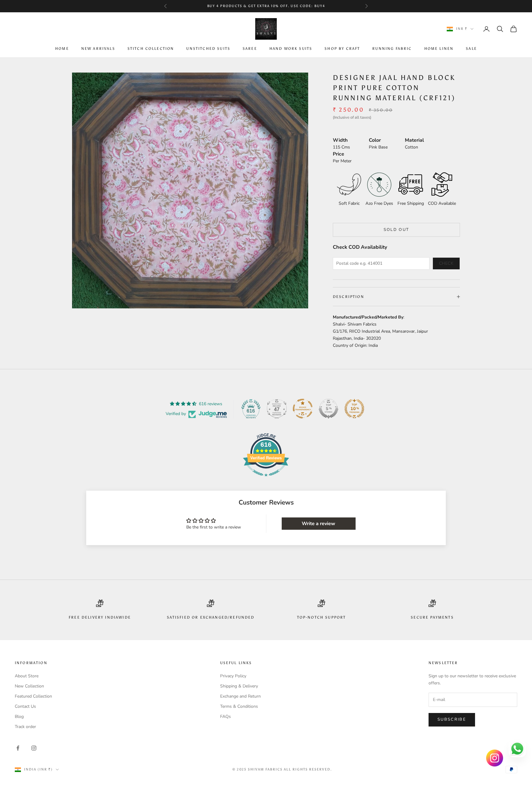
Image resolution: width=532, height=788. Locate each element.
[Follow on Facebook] (18, 748)
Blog (19, 716)
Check (446, 263)
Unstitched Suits (208, 49)
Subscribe (451, 719)
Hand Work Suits (290, 49)
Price (338, 154)
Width (340, 140)
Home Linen (439, 49)
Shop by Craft (342, 49)
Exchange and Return (240, 696)
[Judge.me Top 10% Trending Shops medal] (354, 408)
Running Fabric (392, 49)
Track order (25, 727)
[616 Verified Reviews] (266, 480)
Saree (250, 49)
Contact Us (25, 706)
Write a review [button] (318, 523)
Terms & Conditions (239, 706)
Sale (471, 49)
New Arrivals (98, 49)
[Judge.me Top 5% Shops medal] (328, 408)
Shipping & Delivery (239, 686)
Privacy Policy (233, 676)
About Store (26, 676)
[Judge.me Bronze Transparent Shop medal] (302, 408)
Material (414, 140)
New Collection (29, 686)
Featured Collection (33, 696)
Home (62, 49)
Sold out (396, 229)
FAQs (225, 716)
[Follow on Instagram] (34, 748)
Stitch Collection (150, 49)
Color (375, 140)
